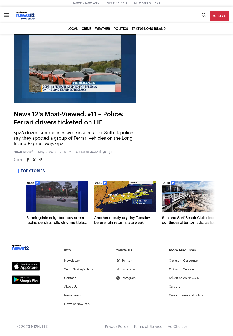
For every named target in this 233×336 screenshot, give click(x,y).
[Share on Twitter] (34, 160)
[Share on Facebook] (28, 160)
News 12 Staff (23, 152)
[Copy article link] (40, 160)
